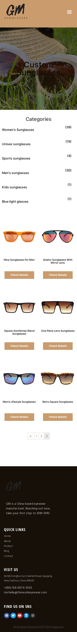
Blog (6, 551)
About (7, 541)
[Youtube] (20, 615)
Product (8, 546)
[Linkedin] (26, 615)
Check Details (19, 274)
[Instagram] (33, 615)
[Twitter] (13, 615)
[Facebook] (6, 615)
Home (7, 536)
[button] (69, 11)
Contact (8, 556)
